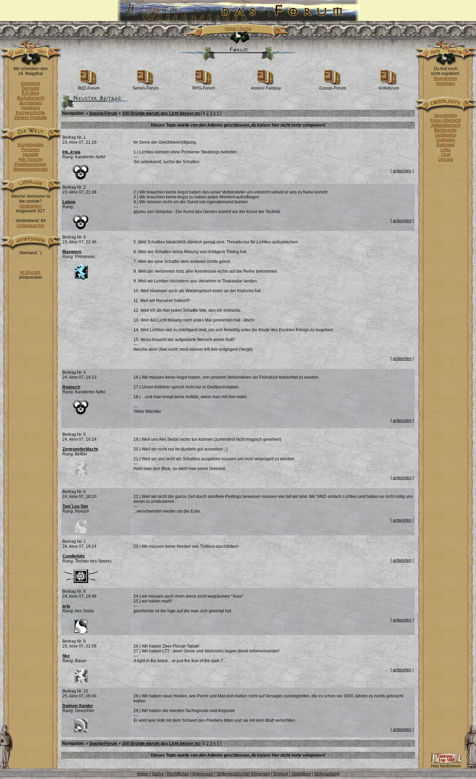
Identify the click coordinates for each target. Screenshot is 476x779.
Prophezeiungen (30, 164)
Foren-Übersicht (445, 120)
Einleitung (30, 83)
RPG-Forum (203, 88)
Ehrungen (260, 773)
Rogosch (71, 387)
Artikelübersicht (445, 125)
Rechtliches (178, 773)
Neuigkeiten (445, 115)
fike (66, 655)
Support (280, 773)
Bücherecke (445, 130)
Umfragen (445, 139)
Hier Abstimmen (446, 766)
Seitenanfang (326, 773)
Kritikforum (389, 88)
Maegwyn (71, 251)
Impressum (202, 773)
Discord (445, 159)
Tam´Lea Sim (75, 506)
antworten (402, 170)
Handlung (30, 107)
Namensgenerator (30, 169)
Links (445, 149)
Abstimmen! (31, 206)
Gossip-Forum (332, 88)
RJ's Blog (30, 93)
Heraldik (31, 154)
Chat (445, 154)
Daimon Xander (77, 705)
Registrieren (445, 78)
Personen (30, 149)
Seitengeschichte (232, 773)
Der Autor (30, 88)
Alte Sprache (30, 159)
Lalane (69, 201)
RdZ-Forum (89, 88)
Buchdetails (31, 102)
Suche (245, 28)
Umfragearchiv (31, 225)
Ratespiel (446, 144)
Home (230, 28)
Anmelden (445, 83)
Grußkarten (445, 135)
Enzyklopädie (31, 144)
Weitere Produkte (30, 117)
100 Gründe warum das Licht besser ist (161, 113)
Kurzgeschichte (30, 112)
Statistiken (301, 773)
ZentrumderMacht (80, 449)
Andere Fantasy (266, 88)
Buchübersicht (30, 98)
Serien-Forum (145, 88)
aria (66, 606)
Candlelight (73, 556)
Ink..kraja (71, 152)
